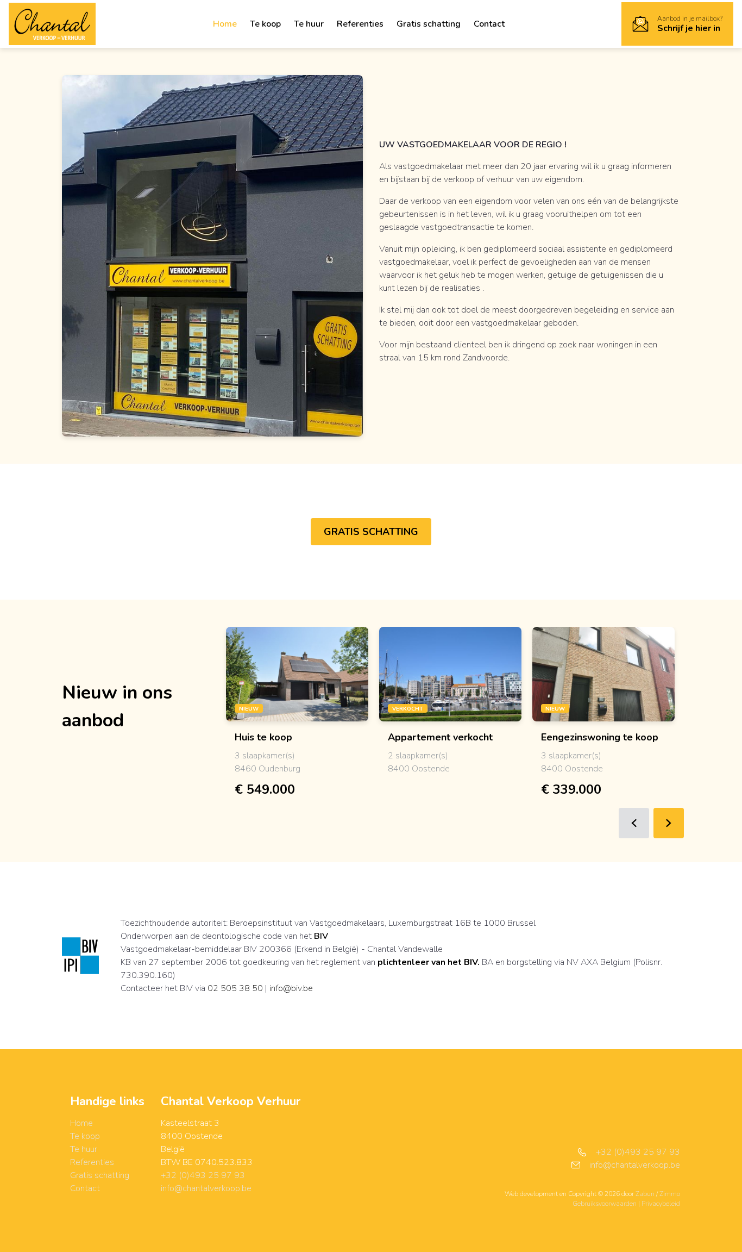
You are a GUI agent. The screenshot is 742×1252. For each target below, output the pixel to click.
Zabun (645, 1193)
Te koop (265, 24)
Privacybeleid (661, 1203)
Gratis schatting (429, 24)
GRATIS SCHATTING (371, 531)
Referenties (360, 24)
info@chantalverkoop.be (206, 1188)
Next (668, 823)
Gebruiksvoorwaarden (605, 1203)
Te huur (309, 24)
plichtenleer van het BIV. (429, 962)
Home (225, 24)
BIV (321, 936)
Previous (634, 823)
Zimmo (669, 1193)
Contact (489, 24)
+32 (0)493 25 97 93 (203, 1175)
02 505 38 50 (235, 988)
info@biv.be (291, 988)
